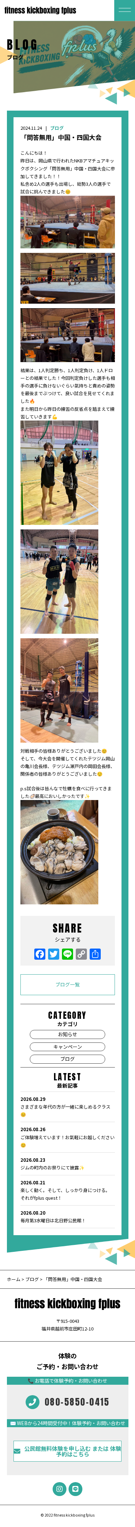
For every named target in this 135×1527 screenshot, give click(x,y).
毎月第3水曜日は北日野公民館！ (53, 1216)
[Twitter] (54, 954)
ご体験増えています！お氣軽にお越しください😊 (67, 1137)
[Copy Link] (81, 954)
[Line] (67, 954)
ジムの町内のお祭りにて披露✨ (52, 1164)
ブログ (57, 128)
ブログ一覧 (67, 984)
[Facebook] (40, 954)
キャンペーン (67, 1046)
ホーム (14, 1279)
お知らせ (67, 1034)
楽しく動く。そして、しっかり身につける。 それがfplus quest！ (65, 1190)
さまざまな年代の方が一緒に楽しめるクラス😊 (65, 1107)
